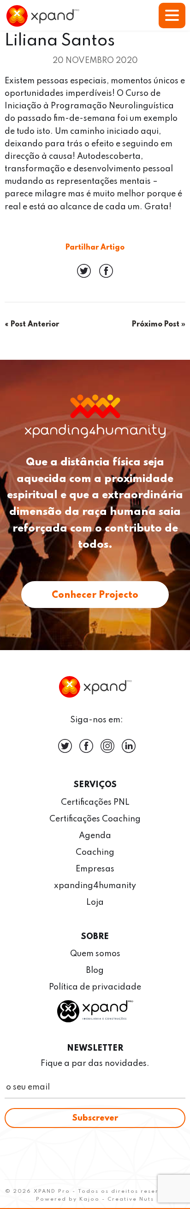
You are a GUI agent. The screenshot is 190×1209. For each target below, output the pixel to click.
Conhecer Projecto (95, 595)
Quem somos (95, 954)
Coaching (95, 852)
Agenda (95, 836)
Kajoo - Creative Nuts (116, 1199)
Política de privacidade (95, 987)
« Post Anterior (32, 324)
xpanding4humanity (95, 886)
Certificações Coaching (95, 819)
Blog (95, 970)
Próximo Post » (158, 324)
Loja (95, 902)
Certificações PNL (95, 802)
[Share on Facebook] (106, 275)
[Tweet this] (85, 275)
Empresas (95, 869)
